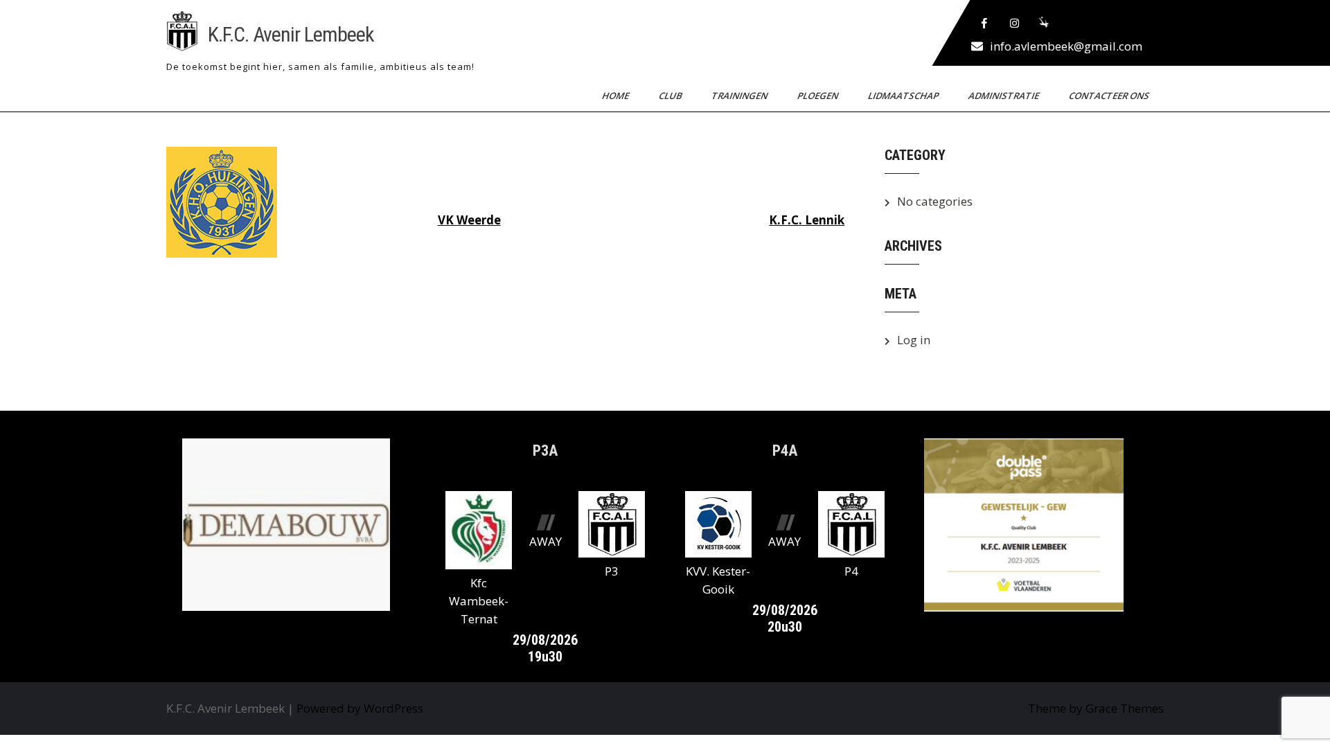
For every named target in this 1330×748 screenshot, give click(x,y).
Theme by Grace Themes (1096, 708)
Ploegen (819, 95)
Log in (913, 340)
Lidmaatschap (904, 95)
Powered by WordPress (359, 708)
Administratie (1005, 95)
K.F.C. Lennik (806, 220)
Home (616, 95)
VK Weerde (469, 220)
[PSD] (1045, 23)
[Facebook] (984, 23)
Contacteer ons (1110, 95)
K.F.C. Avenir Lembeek (291, 34)
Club (671, 95)
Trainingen (740, 95)
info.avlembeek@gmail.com (1066, 46)
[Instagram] (1015, 23)
